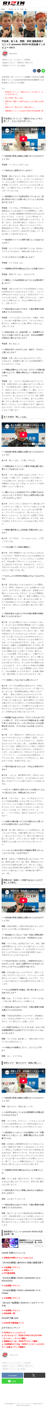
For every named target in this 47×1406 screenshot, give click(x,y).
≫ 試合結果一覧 (8, 1313)
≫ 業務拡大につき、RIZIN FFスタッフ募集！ (20, 1341)
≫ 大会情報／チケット (11, 1267)
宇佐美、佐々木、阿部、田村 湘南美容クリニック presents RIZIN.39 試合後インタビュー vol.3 (23, 44)
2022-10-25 (13, 53)
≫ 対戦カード (7, 1270)
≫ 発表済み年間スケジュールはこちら (17, 1258)
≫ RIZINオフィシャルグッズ (13, 1333)
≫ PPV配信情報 (8, 1273)
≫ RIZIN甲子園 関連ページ (13, 1323)
